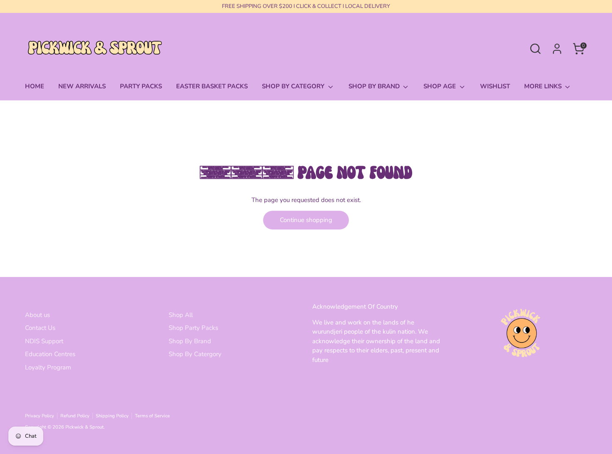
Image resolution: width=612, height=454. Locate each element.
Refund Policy (75, 416)
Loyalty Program (48, 367)
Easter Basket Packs (212, 86)
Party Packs (141, 86)
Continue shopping (306, 220)
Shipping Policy (112, 416)
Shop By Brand (190, 341)
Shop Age (440, 86)
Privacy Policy (39, 416)
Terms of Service (152, 416)
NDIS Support (44, 341)
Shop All (181, 315)
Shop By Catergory (195, 354)
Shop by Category (294, 86)
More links (543, 86)
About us (37, 315)
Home (34, 86)
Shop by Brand (374, 86)
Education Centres (50, 354)
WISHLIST (495, 86)
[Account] (557, 48)
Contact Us (40, 328)
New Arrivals (82, 86)
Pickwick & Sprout (84, 427)
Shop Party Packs (193, 328)
